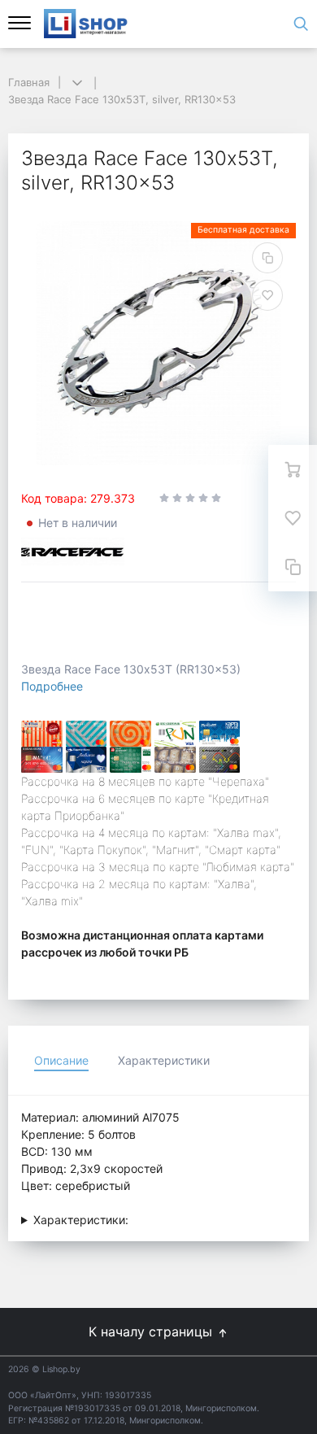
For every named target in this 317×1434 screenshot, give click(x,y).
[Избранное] (292, 518)
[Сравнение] (292, 567)
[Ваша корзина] (292, 469)
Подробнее (52, 686)
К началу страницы (152, 1331)
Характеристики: (80, 1220)
